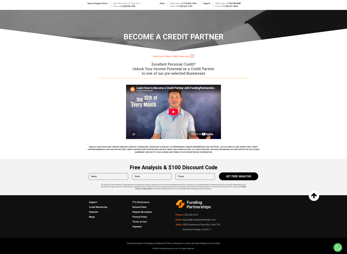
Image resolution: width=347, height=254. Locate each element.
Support (93, 202)
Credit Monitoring (98, 207)
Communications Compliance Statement (146, 243)
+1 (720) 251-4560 (230, 6)
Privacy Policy (139, 217)
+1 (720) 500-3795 (127, 6)
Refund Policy (139, 207)
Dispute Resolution (142, 212)
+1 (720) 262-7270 (184, 6)
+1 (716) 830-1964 (188, 3)
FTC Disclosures (141, 202)
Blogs (92, 217)
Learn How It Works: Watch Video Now (171, 56)
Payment (93, 212)
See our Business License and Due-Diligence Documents (193, 243)
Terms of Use (147, 189)
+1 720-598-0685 (233, 3)
